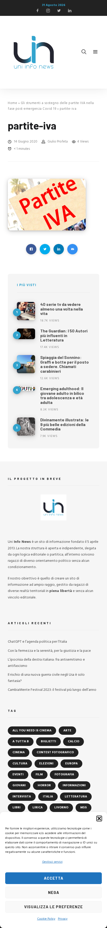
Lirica (37, 807)
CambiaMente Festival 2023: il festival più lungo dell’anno (52, 690)
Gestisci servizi (52, 862)
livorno (61, 807)
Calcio (73, 741)
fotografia (64, 774)
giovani (19, 785)
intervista (21, 796)
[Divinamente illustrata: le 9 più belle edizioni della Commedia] (26, 426)
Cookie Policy (46, 918)
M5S (83, 807)
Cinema (18, 752)
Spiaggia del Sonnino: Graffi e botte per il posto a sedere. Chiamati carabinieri (64, 364)
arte (67, 730)
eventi (18, 774)
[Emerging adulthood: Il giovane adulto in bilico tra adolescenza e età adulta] (26, 388)
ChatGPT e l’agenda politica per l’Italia (37, 642)
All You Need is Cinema (31, 730)
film (39, 774)
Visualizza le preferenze (53, 906)
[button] (99, 818)
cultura (19, 763)
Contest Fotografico (55, 752)
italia (48, 796)
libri (16, 807)
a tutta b (20, 741)
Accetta (53, 878)
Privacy (63, 918)
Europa (71, 763)
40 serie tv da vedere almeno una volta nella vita (61, 309)
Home (12, 103)
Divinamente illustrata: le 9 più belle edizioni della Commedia (64, 424)
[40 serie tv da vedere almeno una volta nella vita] (26, 311)
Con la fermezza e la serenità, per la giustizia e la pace (49, 651)
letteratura (76, 796)
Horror (44, 785)
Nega (53, 892)
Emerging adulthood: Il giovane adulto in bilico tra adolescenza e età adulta (62, 395)
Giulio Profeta (58, 141)
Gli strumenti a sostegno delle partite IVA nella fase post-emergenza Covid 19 (51, 106)
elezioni (46, 763)
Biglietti (48, 741)
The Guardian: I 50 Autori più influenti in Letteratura (64, 335)
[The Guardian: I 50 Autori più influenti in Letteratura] (26, 333)
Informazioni (74, 785)
